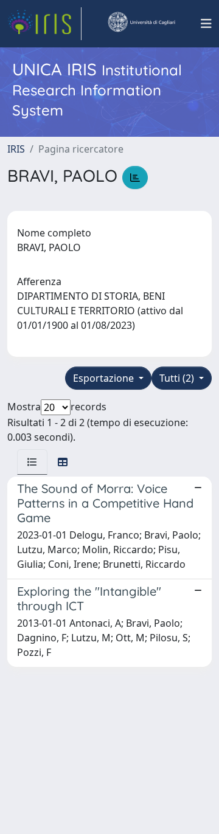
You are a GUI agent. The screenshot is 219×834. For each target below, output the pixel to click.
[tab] (32, 462)
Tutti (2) (177, 378)
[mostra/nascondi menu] (206, 24)
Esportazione (104, 378)
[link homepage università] (141, 23)
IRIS (16, 149)
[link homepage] (44, 23)
